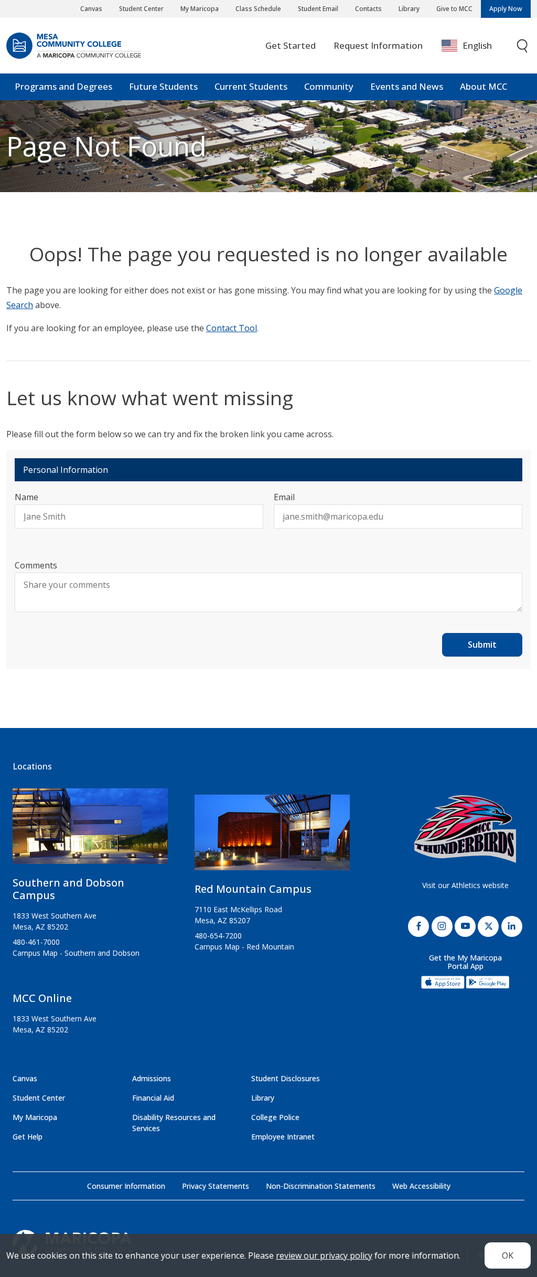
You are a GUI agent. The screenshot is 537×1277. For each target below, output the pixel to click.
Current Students (250, 86)
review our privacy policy (324, 1255)
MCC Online (42, 998)
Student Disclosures (285, 1078)
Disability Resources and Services (174, 1122)
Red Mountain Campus (253, 889)
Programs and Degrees (63, 86)
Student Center (141, 8)
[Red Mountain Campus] (272, 837)
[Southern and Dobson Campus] (90, 830)
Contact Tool (231, 328)
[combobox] (474, 46)
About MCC (483, 86)
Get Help (27, 1137)
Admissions (151, 1078)
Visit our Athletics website (465, 885)
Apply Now (505, 8)
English (477, 45)
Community (328, 86)
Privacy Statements (215, 1186)
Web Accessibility (421, 1186)
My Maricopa (199, 8)
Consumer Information (126, 1186)
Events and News (406, 86)
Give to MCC (454, 8)
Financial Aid (153, 1098)
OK (507, 1255)
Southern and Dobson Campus (68, 888)
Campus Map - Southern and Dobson (76, 953)
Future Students (163, 86)
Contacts (368, 8)
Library (409, 8)
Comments (36, 565)
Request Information (378, 45)
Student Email (318, 8)
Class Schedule (258, 8)
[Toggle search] (523, 46)
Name (26, 497)
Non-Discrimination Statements (320, 1186)
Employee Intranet (283, 1137)
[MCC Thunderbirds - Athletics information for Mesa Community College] (465, 829)
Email (284, 497)
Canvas (91, 8)
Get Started (290, 45)
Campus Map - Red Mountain (244, 947)
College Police (275, 1117)
